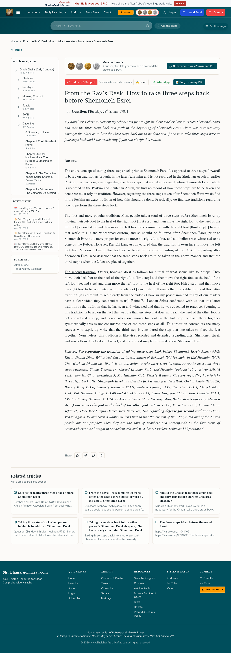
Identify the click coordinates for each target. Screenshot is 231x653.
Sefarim (105, 593)
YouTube (172, 583)
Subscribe (74, 598)
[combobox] (101, 25)
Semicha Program (144, 578)
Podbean (172, 578)
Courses (139, 583)
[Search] (147, 26)
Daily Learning (54, 12)
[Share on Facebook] (101, 455)
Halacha (73, 583)
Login (71, 593)
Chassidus (107, 588)
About (107, 12)
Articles (33, 12)
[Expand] (18, 79)
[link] (68, 41)
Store (137, 601)
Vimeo (171, 588)
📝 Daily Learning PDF (189, 82)
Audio (74, 12)
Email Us (208, 578)
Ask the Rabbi (142, 588)
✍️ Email (141, 82)
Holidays (106, 598)
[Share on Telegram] (85, 455)
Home (14, 41)
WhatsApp (163, 82)
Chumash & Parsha (112, 578)
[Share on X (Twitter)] (93, 455)
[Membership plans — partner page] (147, 12)
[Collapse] (15, 70)
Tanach (105, 583)
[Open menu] (18, 12)
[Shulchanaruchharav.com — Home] (9, 12)
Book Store (92, 12)
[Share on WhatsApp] (77, 455)
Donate (180, 3)
